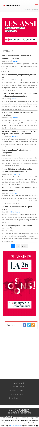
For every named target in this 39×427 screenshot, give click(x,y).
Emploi (22, 387)
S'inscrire (35, 10)
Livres (21, 390)
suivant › (24, 246)
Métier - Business (16, 212)
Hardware (15, 61)
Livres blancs (13, 398)
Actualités (15, 387)
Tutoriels (22, 394)
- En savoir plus (16, 425)
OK (37, 425)
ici (10, 425)
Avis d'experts (13, 390)
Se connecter (28, 10)
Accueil (15, 383)
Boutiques (14, 394)
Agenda (22, 383)
